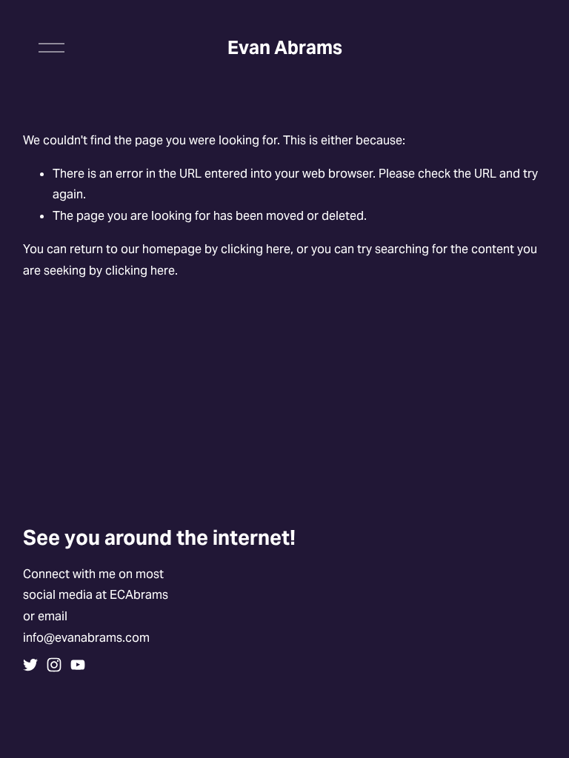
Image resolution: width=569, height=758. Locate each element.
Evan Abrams (284, 47)
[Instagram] (54, 664)
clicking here (255, 249)
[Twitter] (30, 664)
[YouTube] (77, 664)
